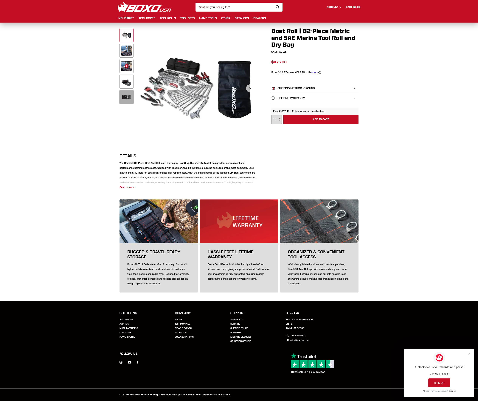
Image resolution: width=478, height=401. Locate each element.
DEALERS (259, 18)
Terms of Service (168, 394)
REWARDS (235, 332)
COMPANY (183, 313)
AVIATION (124, 324)
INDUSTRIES (126, 18)
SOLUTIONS (128, 313)
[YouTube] (129, 362)
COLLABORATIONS (184, 337)
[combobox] (239, 7)
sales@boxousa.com (299, 340)
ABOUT (178, 319)
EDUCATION (125, 332)
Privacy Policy (149, 394)
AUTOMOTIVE (126, 319)
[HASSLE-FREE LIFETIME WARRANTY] (239, 268)
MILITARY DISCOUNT (240, 337)
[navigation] (127, 35)
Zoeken (277, 7)
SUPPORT (237, 313)
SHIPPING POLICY (239, 328)
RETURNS (235, 324)
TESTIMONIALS (182, 324)
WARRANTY (236, 319)
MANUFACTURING (129, 328)
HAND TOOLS (208, 18)
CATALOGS (242, 18)
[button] (250, 88)
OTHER (225, 18)
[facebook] (137, 362)
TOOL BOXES (147, 18)
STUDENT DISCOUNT (240, 341)
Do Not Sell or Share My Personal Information (204, 394)
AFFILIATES (180, 332)
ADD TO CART (321, 119)
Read (126, 187)
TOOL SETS (187, 18)
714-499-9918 (298, 335)
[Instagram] (121, 362)
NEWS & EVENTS (183, 328)
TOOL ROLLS (168, 18)
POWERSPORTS (127, 337)
